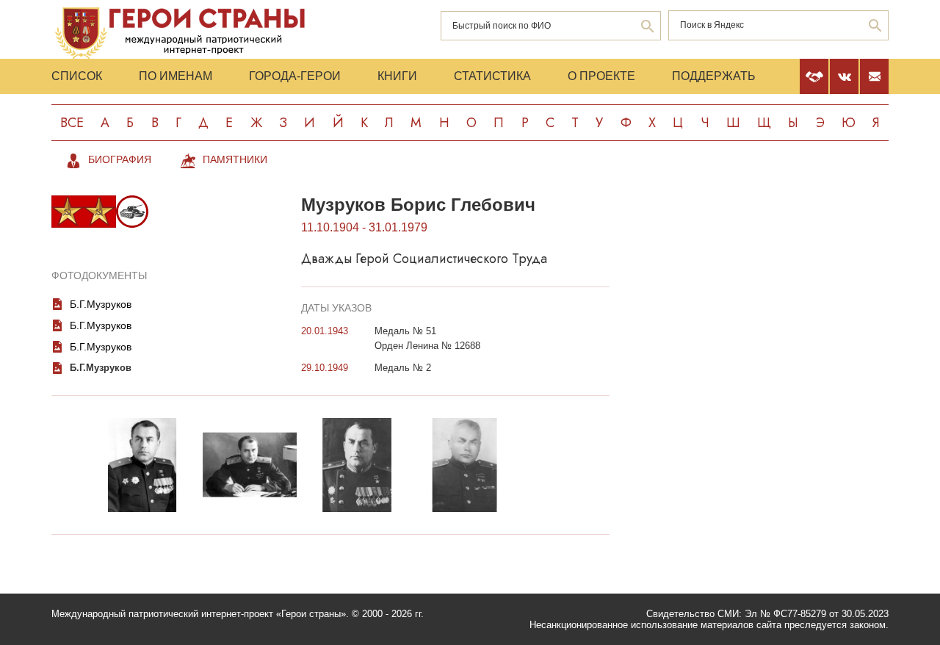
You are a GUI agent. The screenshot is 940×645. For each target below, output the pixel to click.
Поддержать (714, 76)
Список (76, 76)
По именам (175, 76)
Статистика (492, 76)
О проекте (601, 76)
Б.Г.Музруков (100, 304)
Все (72, 122)
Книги (397, 76)
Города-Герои (295, 76)
